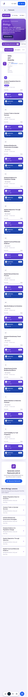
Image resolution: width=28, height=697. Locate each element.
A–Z (23, 49)
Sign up (22, 3)
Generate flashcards (14, 481)
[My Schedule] (16, 694)
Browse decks (8, 36)
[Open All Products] (22, 694)
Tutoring (15, 15)
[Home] (5, 10)
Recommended (9, 49)
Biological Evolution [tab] (11, 44)
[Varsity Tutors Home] (4, 3)
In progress (17, 49)
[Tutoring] (13, 694)
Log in (14, 3)
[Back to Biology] (2, 10)
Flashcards (6, 15)
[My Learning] (9, 694)
